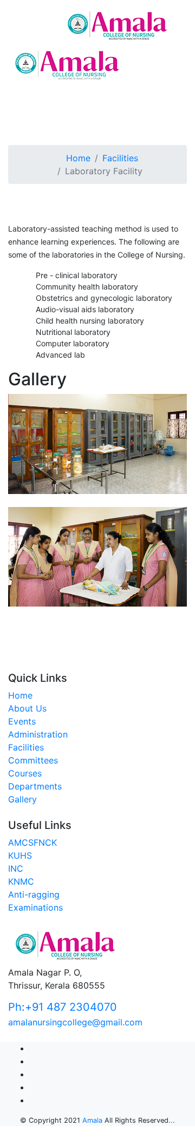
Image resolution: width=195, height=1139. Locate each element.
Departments (35, 786)
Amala (92, 1120)
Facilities (120, 158)
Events (22, 721)
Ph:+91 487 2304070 (62, 1006)
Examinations (35, 907)
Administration (38, 734)
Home (78, 158)
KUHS (20, 855)
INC (15, 868)
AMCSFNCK (32, 842)
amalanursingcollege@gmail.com (75, 1022)
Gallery (22, 799)
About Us (27, 708)
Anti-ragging (34, 894)
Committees (33, 760)
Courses (25, 773)
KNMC (21, 881)
